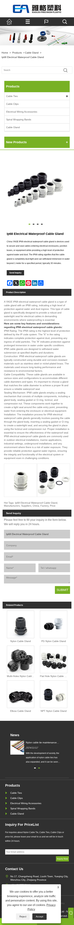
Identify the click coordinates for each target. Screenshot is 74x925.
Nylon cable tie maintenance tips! (41, 742)
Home (5, 52)
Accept (39, 916)
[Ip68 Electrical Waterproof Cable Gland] (35, 188)
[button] (35, 767)
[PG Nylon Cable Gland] (53, 623)
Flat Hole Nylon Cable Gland (54, 676)
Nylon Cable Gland (20, 641)
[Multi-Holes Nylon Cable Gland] (20, 658)
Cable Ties (12, 96)
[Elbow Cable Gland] (20, 693)
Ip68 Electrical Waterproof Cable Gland (23, 57)
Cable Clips (12, 104)
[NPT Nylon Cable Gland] (53, 693)
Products (17, 52)
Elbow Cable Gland (20, 711)
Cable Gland (32, 52)
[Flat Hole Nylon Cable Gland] (53, 658)
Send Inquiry (15, 273)
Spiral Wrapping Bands (18, 119)
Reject (22, 916)
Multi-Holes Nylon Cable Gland (21, 676)
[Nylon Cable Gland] (20, 623)
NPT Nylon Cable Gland (54, 711)
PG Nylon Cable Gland (53, 641)
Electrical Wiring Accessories (21, 111)
